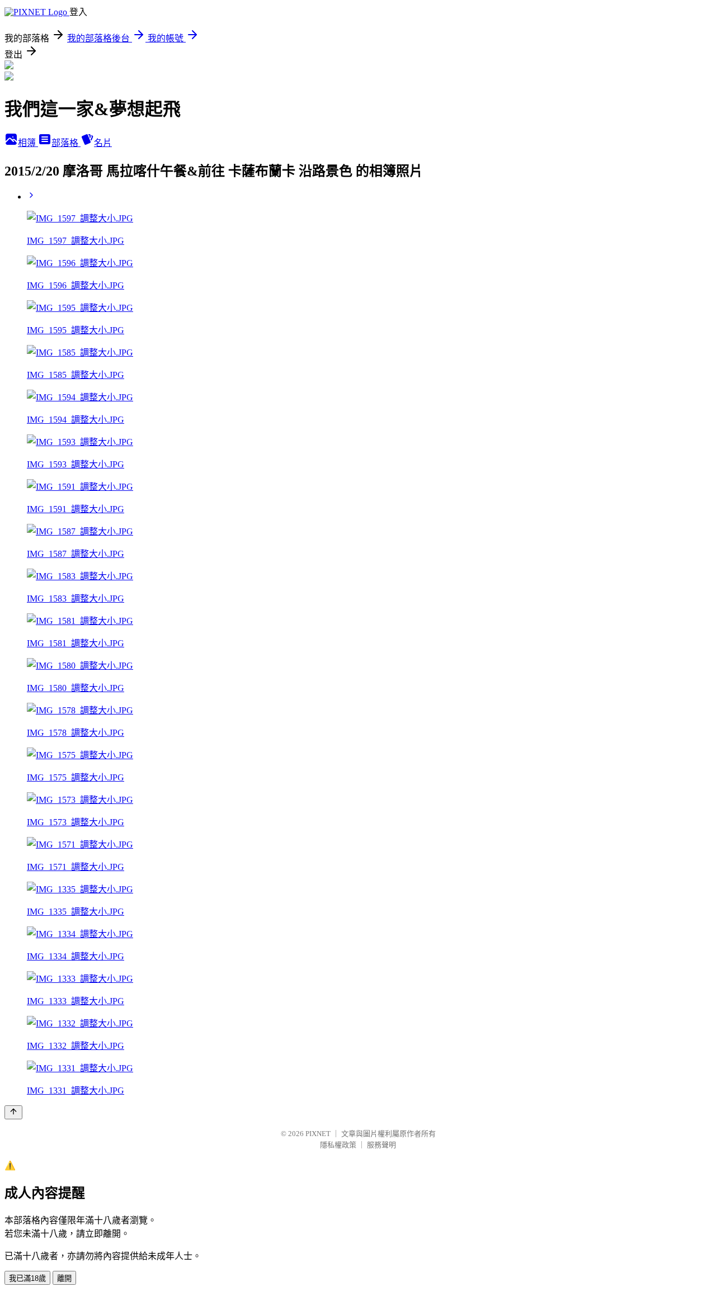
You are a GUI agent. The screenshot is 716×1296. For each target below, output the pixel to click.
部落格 (66, 143)
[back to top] (13, 1112)
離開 (64, 1278)
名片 (103, 143)
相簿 (28, 143)
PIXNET (318, 1133)
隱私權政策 (338, 1145)
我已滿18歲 (27, 1278)
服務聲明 (381, 1145)
